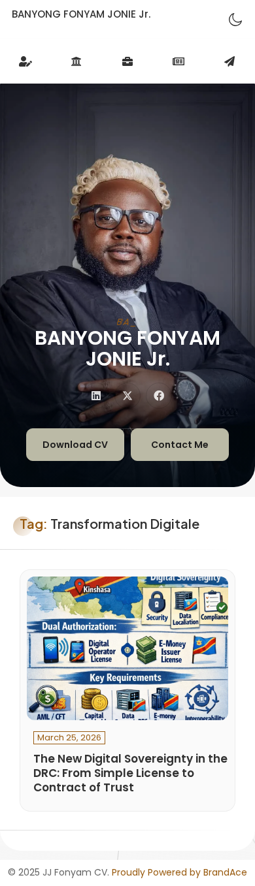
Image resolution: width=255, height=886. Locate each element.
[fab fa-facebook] (159, 396)
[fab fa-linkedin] (96, 396)
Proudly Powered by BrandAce (179, 872)
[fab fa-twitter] (127, 396)
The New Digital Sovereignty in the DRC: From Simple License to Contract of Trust (130, 773)
